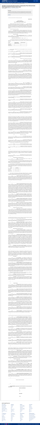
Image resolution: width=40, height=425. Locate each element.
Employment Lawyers (4, 408)
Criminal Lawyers (4, 407)
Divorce (12, 407)
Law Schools (15, 2)
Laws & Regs (18, 2)
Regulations (3, 416)
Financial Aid (30, 407)
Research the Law (11, 2)
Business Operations (22, 406)
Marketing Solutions (26, 2)
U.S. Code (3, 415)
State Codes (12, 415)
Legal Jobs (21, 414)
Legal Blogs (21, 415)
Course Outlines (31, 408)
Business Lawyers (4, 406)
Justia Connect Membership (32, 414)
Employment (21, 407)
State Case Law (12, 416)
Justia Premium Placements (32, 416)
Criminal (12, 406)
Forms (4, 3)
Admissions (30, 406)
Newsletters (21, 2)
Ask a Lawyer (7, 2)
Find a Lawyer (3, 2)
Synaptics (10, 3)
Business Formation (22, 405)
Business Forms (21, 416)
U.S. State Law (13, 413)
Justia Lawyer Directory (31, 415)
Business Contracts (7, 3)
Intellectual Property (22, 408)
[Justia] (4, 0)
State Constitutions (13, 414)
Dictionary (30, 405)
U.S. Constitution (4, 414)
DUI (11, 408)
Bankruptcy (12, 405)
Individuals (12, 404)
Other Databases (22, 413)
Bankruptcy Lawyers (4, 405)
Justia (2, 3)
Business (21, 404)
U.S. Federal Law (4, 413)
